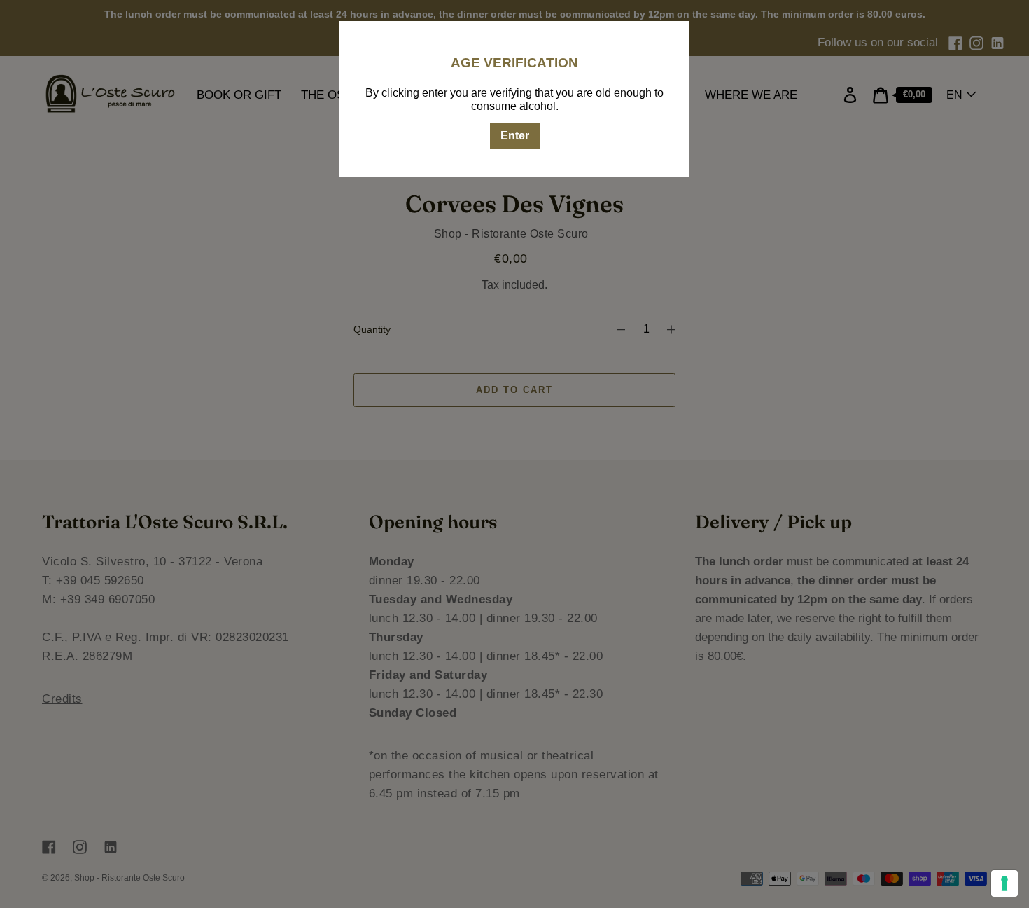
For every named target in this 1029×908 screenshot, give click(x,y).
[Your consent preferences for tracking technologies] (1004, 883)
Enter (514, 136)
